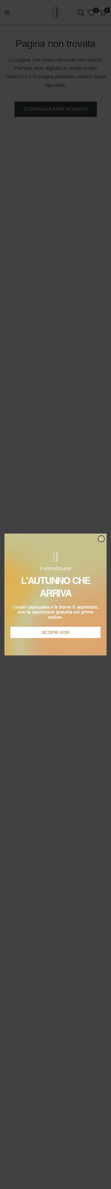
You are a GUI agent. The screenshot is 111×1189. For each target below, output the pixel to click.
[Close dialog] (101, 539)
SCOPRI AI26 (55, 632)
